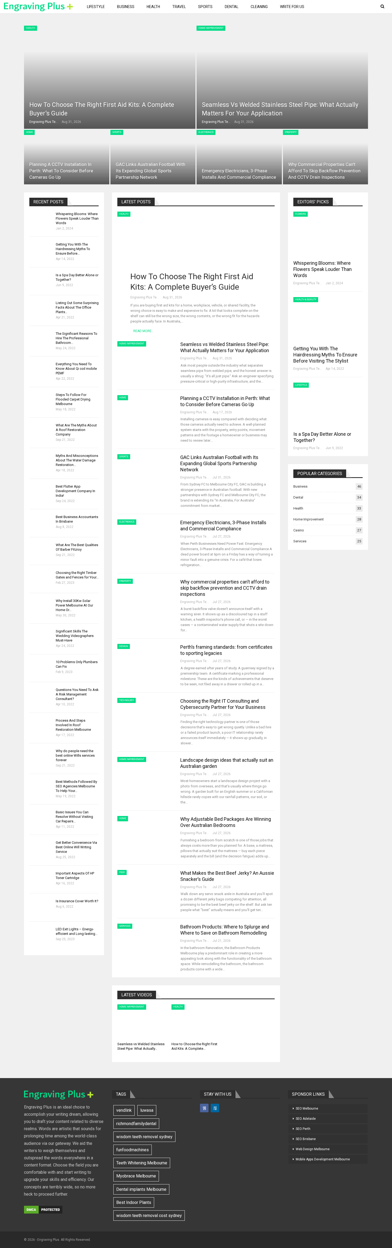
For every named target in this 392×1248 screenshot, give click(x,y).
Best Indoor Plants (133, 1202)
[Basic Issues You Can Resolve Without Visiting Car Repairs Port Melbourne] (40, 818)
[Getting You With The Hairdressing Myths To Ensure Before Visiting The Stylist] (40, 250)
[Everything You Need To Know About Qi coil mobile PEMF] (40, 370)
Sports (205, 7)
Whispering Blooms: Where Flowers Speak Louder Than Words (77, 218)
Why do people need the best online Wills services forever (75, 755)
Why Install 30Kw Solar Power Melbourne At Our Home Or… (74, 605)
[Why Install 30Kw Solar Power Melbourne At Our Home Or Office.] (40, 607)
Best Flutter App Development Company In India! (75, 490)
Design (123, 646)
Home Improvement (210, 28)
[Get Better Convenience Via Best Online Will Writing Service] (40, 848)
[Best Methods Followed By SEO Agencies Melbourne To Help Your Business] (40, 787)
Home (29, 132)
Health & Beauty (305, 299)
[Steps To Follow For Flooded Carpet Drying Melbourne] (40, 401)
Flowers (300, 214)
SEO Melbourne (307, 1108)
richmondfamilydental (136, 1123)
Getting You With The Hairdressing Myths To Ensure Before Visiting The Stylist (325, 355)
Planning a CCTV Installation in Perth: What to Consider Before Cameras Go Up (61, 171)
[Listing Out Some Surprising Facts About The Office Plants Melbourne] (40, 309)
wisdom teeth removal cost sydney (149, 1215)
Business (125, 7)
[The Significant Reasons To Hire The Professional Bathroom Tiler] (40, 339)
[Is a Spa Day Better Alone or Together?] (40, 281)
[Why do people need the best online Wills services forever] (40, 757)
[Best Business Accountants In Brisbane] (40, 523)
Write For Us (292, 7)
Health (153, 7)
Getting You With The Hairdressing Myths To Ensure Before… (73, 248)
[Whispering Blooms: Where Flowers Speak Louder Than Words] (40, 220)
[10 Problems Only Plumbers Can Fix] (40, 668)
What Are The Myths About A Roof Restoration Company (76, 429)
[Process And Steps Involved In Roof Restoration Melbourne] (40, 726)
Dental (231, 7)
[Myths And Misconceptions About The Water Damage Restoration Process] (40, 462)
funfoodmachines (132, 1149)
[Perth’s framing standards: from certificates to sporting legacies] (145, 662)
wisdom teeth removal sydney (144, 1136)
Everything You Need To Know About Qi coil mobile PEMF (76, 368)
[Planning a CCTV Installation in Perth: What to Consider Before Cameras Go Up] (66, 157)
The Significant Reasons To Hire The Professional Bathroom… (76, 338)
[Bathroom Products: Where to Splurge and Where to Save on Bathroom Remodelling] (145, 941)
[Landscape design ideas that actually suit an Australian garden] (145, 775)
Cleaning (259, 7)
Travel (179, 7)
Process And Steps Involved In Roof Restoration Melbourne (73, 725)
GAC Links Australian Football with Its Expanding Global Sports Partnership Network (150, 171)
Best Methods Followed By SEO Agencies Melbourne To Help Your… (76, 786)
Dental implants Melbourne (141, 1189)
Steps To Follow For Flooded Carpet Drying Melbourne (73, 399)
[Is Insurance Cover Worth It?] (40, 907)
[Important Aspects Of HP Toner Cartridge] (40, 879)
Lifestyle (96, 7)
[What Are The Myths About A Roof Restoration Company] (40, 431)
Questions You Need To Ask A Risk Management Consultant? (77, 694)
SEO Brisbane (306, 1139)
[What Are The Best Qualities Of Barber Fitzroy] (40, 551)
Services (124, 926)
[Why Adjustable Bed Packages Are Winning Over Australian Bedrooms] (145, 834)
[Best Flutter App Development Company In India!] (40, 492)
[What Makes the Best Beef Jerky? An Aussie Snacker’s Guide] (145, 888)
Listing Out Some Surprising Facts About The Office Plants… (77, 307)
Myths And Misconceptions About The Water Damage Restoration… (77, 460)
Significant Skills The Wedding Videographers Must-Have (75, 635)
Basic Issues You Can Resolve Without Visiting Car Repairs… (74, 816)
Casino (298, 530)
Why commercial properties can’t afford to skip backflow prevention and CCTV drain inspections (324, 171)
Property (291, 132)
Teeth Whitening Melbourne (141, 1162)
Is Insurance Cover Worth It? (77, 901)
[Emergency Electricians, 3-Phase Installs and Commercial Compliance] (239, 157)
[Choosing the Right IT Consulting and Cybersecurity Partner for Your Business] (145, 716)
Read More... (143, 331)
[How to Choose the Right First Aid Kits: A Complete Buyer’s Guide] (109, 77)
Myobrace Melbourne (136, 1176)
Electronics (206, 132)
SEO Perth (303, 1129)
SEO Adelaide (306, 1119)
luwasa (146, 1110)
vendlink (124, 1110)
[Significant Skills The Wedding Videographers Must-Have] (40, 637)
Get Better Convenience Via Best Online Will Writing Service (76, 847)
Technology (126, 700)
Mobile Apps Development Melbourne (323, 1159)
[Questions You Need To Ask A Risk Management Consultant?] (40, 696)
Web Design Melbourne (313, 1149)
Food (122, 872)
